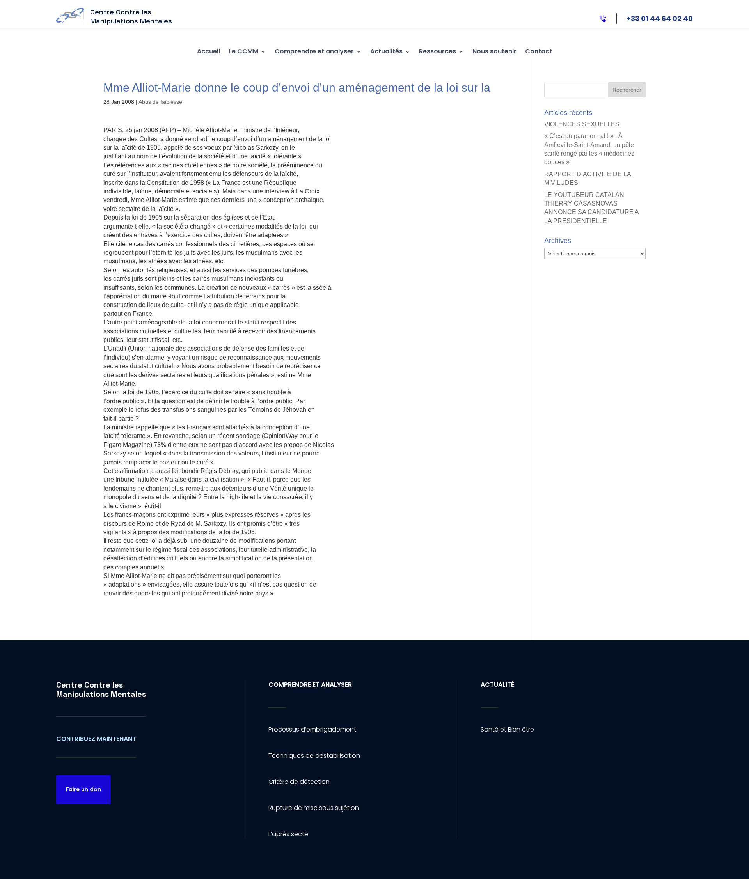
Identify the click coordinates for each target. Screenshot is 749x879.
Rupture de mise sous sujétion (313, 807)
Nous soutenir (494, 51)
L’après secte (288, 833)
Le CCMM (243, 51)
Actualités (386, 51)
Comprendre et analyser (314, 51)
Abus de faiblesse (160, 102)
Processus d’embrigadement (312, 729)
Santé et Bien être (507, 729)
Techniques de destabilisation (314, 755)
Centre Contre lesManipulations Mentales (101, 689)
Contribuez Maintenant (96, 738)
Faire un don (83, 789)
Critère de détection (299, 781)
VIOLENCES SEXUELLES (581, 124)
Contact (538, 51)
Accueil (208, 51)
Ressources (437, 51)
